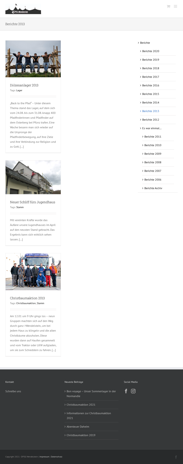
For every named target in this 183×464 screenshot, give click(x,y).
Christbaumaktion (26, 303)
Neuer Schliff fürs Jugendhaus (32, 202)
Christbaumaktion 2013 (27, 298)
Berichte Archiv (153, 188)
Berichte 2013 (150, 111)
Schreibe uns (13, 391)
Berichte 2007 (152, 171)
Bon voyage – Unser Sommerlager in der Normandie (91, 393)
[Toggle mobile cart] (168, 6)
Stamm (20, 207)
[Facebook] (126, 391)
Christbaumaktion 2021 (81, 404)
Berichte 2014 (150, 102)
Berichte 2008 (152, 162)
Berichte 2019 (150, 59)
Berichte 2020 (150, 51)
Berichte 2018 (150, 68)
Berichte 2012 (150, 119)
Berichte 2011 (152, 136)
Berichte (145, 42)
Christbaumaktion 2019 (81, 435)
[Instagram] (133, 391)
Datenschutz (56, 456)
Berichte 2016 (150, 85)
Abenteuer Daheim (78, 426)
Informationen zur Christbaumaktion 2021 (89, 415)
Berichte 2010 (152, 145)
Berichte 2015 (150, 94)
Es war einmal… (152, 128)
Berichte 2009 (152, 153)
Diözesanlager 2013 (24, 85)
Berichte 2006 (152, 179)
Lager (19, 90)
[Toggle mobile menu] (176, 6)
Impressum (44, 456)
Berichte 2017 (150, 77)
